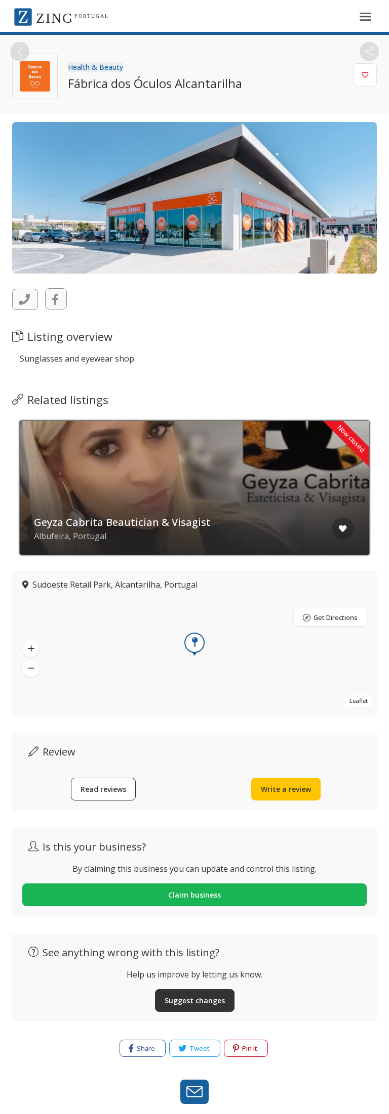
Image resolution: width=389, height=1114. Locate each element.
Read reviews (103, 789)
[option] (194, 495)
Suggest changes (195, 1000)
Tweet (199, 1048)
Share (145, 1048)
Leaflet (358, 700)
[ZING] (23, 16)
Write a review (286, 789)
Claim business (194, 895)
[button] (31, 648)
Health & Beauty (95, 67)
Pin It (249, 1048)
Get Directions (336, 617)
